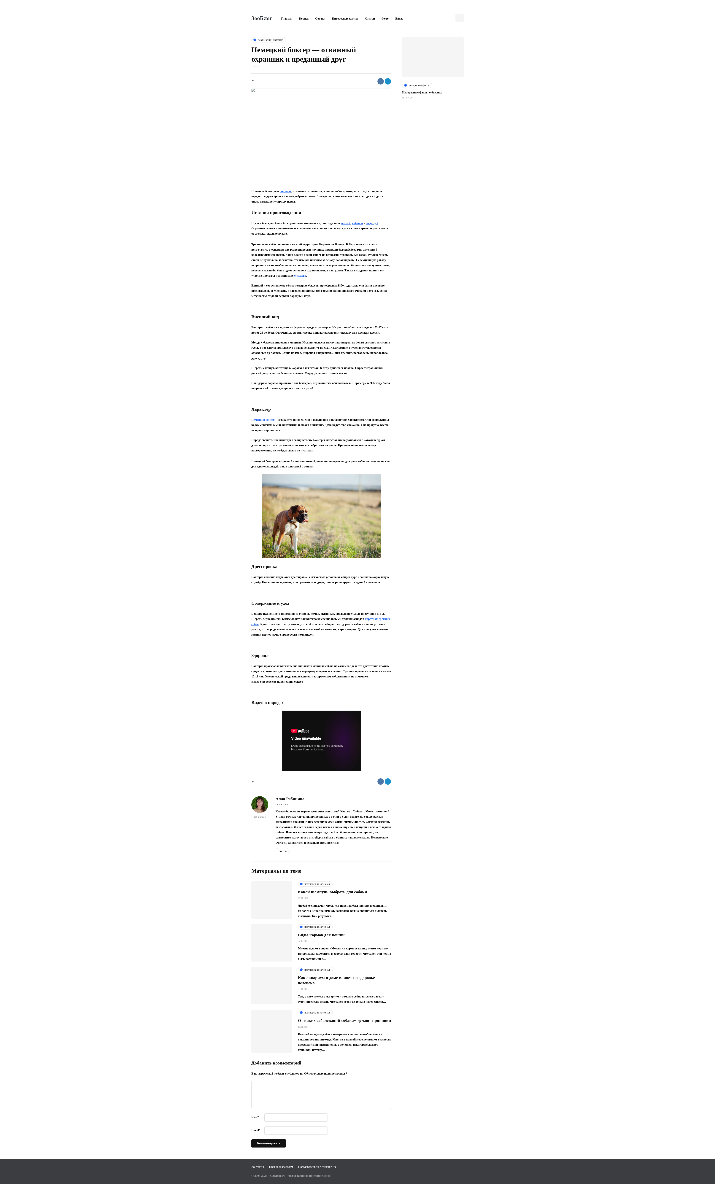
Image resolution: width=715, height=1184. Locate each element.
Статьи (370, 18)
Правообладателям (281, 1166)
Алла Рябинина (290, 798)
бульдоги (300, 275)
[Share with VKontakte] (380, 81)
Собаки (320, 18)
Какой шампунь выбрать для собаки (332, 891)
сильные (285, 191)
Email (255, 1130)
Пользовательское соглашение (317, 1166)
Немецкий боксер (263, 419)
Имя (255, 1117)
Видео (399, 18)
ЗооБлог (261, 18)
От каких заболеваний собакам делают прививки (344, 1020)
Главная (286, 18)
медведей (372, 223)
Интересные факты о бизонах (422, 92)
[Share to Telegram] (388, 81)
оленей (345, 223)
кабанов (357, 223)
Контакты (257, 1166)
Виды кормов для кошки (321, 934)
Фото (385, 18)
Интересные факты (345, 18)
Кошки (304, 18)
